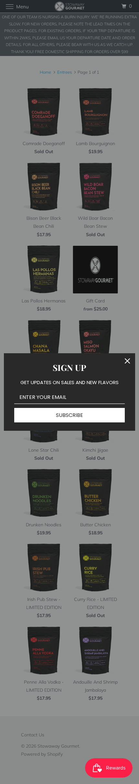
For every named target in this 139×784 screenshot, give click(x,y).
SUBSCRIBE (69, 415)
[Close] (127, 361)
